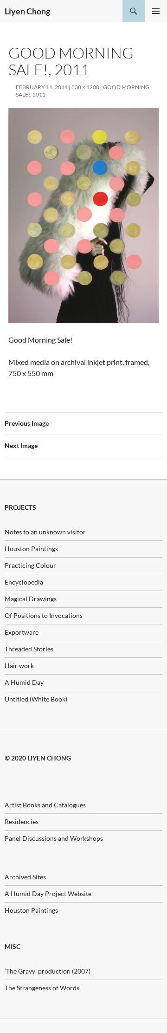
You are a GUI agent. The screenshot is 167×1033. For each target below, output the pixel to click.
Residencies (22, 821)
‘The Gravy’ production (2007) (47, 971)
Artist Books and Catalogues (45, 805)
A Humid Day (24, 682)
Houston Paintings (31, 548)
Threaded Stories (29, 649)
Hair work (19, 665)
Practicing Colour (30, 565)
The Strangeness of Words (42, 988)
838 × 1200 (85, 87)
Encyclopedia (24, 582)
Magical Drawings (31, 599)
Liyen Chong (27, 11)
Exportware (22, 632)
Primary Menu (156, 11)
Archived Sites (25, 877)
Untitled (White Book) (36, 699)
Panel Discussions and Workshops (54, 838)
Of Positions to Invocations (44, 615)
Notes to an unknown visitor (45, 532)
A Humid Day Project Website (48, 893)
